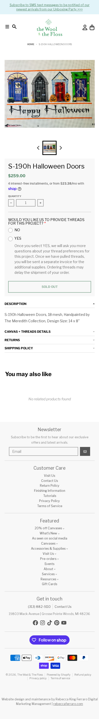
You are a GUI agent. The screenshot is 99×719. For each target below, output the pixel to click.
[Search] (14, 26)
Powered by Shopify (59, 674)
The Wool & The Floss (30, 674)
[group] (49, 148)
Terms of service (60, 678)
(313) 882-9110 (39, 607)
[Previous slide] (38, 148)
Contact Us (63, 607)
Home (30, 44)
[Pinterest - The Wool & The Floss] (56, 622)
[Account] (85, 27)
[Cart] (92, 27)
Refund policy (82, 674)
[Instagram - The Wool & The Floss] (42, 622)
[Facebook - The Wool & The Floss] (35, 622)
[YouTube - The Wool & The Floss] (64, 622)
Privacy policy (38, 678)
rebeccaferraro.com (68, 704)
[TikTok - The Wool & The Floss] (49, 622)
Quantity (14, 196)
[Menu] (7, 26)
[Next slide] (61, 148)
